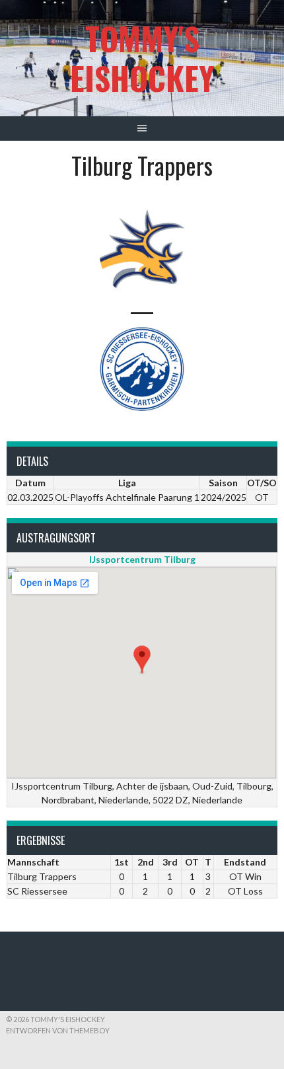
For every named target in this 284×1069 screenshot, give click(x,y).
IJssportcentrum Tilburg (142, 559)
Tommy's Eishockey (142, 58)
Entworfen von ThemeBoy (58, 1030)
